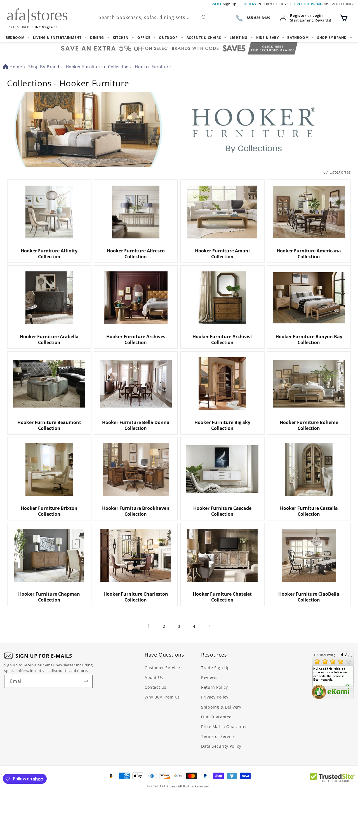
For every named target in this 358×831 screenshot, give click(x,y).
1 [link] (148, 626)
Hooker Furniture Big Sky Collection (222, 425)
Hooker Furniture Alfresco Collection (136, 254)
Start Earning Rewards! (310, 20)
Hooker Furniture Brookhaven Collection (135, 511)
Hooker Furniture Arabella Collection (49, 339)
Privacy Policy (214, 697)
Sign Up (223, 4)
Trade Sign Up (215, 667)
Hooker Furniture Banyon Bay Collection (308, 339)
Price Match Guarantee (224, 726)
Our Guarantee (216, 716)
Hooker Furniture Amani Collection (222, 254)
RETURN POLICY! (265, 4)
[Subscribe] (86, 681)
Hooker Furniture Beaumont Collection (49, 425)
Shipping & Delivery (221, 707)
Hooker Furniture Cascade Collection (222, 511)
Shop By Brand (43, 66)
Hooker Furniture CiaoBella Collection (308, 597)
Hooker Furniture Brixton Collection (49, 511)
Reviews (209, 677)
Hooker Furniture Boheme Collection (309, 425)
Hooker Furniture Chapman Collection (49, 597)
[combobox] (151, 17)
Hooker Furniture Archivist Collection (222, 339)
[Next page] (209, 626)
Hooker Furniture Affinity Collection (49, 254)
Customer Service (162, 667)
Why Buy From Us (162, 697)
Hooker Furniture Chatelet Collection (222, 597)
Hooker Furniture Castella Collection (309, 511)
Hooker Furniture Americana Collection (309, 254)
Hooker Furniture (84, 66)
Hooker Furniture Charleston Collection (135, 597)
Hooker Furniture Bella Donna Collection (135, 425)
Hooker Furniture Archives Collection (135, 339)
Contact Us (155, 687)
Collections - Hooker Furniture (139, 66)
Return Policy (214, 687)
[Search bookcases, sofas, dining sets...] (204, 17)
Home (16, 66)
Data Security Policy (221, 746)
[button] (344, 18)
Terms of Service (218, 736)
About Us (154, 677)
